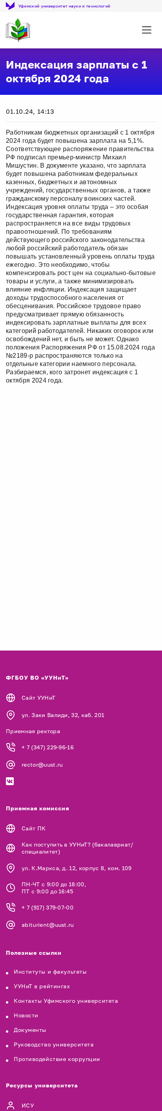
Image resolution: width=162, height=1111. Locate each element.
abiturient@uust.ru (48, 924)
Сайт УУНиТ (38, 697)
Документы (30, 1029)
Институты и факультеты (50, 971)
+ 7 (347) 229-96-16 (48, 747)
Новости (26, 1015)
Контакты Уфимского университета (66, 1000)
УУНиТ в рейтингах (42, 986)
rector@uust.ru (42, 764)
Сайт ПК (34, 828)
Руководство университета (54, 1044)
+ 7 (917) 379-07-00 (48, 907)
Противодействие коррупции (57, 1059)
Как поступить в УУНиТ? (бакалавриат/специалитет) (78, 848)
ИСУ (28, 1105)
